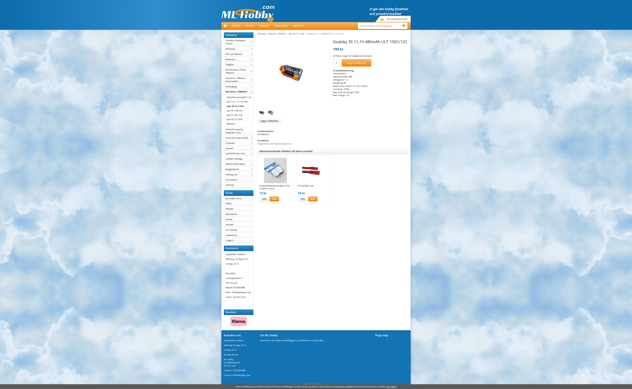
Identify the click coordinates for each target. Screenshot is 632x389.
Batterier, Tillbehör (236, 91)
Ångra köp (381, 335)
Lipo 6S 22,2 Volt (234, 119)
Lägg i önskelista (269, 120)
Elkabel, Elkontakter (235, 163)
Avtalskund (231, 235)
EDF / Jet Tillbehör (234, 54)
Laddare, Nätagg (234, 158)
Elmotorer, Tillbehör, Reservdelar (236, 80)
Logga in (230, 240)
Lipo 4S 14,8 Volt (234, 110)
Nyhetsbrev (281, 25)
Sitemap (230, 184)
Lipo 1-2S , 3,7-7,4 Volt (236, 101)
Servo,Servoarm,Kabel (237, 137)
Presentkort (231, 179)
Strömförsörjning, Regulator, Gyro (234, 131)
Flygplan (230, 64)
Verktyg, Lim (231, 174)
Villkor (236, 25)
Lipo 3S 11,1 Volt (235, 106)
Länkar (229, 219)
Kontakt (298, 25)
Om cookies (231, 229)
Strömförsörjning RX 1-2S (238, 97)
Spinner (230, 148)
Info (264, 198)
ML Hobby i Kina (233, 198)
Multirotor (230, 59)
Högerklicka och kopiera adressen (275, 143)
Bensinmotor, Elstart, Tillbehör (236, 71)
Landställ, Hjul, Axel (235, 153)
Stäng (393, 386)
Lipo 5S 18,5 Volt (234, 115)
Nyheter (264, 25)
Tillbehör (230, 123)
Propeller (230, 143)
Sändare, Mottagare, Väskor (236, 42)
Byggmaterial (232, 169)
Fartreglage (231, 86)
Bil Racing (230, 48)
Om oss (250, 25)
